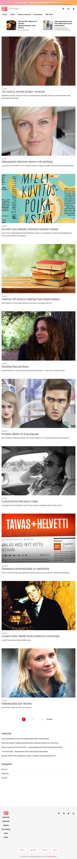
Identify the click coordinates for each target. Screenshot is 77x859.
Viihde (13, 14)
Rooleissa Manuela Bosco (15, 366)
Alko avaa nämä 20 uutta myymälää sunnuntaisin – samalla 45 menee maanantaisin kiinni (29, 756)
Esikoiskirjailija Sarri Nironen (17, 703)
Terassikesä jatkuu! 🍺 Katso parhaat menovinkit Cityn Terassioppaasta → (38, 2)
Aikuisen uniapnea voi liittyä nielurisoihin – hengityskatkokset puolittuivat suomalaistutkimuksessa (32, 747)
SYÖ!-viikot (49, 14)
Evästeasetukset (52, 856)
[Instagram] (68, 9)
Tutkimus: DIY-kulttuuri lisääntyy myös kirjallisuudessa (30, 299)
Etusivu (4, 14)
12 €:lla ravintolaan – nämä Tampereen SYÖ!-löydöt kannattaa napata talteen (25, 751)
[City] (6, 813)
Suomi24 (4, 778)
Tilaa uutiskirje (6, 829)
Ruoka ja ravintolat (24, 14)
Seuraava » (50, 719)
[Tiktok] (73, 9)
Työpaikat (6, 825)
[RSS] (73, 813)
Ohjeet (6, 833)
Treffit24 (55, 850)
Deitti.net (4, 769)
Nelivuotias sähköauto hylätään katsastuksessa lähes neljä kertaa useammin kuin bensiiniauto (30, 743)
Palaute (6, 837)
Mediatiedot (6, 821)
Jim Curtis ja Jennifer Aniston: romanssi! (23, 91)
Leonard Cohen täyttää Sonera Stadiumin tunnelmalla (30, 636)
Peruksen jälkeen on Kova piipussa (20, 434)
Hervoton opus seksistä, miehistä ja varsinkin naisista (30, 229)
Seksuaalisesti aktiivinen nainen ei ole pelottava (27, 161)
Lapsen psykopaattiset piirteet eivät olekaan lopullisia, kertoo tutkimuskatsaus (25, 739)
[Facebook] (63, 9)
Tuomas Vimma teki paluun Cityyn (20, 501)
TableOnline (5, 773)
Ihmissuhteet (38, 14)
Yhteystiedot (5, 817)
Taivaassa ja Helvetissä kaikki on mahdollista (25, 569)
